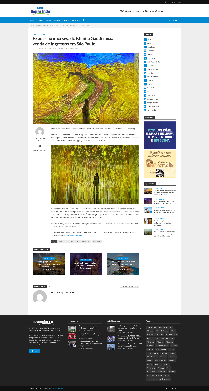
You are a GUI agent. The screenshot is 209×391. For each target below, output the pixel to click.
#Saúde (166, 364)
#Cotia (173, 331)
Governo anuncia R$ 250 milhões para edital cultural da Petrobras (129, 337)
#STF (168, 368)
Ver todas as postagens (130, 286)
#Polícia (149, 360)
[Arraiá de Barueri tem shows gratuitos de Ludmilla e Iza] (148, 201)
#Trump (172, 372)
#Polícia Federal (160, 360)
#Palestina (172, 357)
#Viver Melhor (152, 379)
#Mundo (164, 353)
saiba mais (34, 351)
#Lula (156, 353)
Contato (76, 20)
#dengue (150, 338)
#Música (172, 353)
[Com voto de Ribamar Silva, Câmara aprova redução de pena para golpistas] (72, 344)
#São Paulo (97, 241)
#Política (172, 360)
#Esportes (169, 342)
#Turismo (150, 375)
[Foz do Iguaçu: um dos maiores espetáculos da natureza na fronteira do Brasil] (148, 190)
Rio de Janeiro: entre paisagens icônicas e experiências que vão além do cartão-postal (165, 234)
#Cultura (61, 241)
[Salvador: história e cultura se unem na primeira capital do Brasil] (148, 210)
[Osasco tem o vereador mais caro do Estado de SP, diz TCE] (72, 328)
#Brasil (149, 327)
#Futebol (150, 346)
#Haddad (150, 349)
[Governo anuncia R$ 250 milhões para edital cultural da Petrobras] (111, 338)
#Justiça (171, 349)
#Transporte (162, 372)
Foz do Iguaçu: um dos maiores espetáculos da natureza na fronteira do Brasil (49, 264)
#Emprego (150, 342)
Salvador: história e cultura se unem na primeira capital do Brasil (123, 264)
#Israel (163, 349)
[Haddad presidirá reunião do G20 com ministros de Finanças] (111, 346)
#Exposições (85, 241)
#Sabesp (158, 364)
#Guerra (174, 346)
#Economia (160, 338)
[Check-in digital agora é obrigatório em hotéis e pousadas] (148, 221)
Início (32, 26)
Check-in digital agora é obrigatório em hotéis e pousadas (162, 223)
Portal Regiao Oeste (40, 139)
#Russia (149, 364)
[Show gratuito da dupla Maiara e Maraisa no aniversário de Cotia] (72, 336)
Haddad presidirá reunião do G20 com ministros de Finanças (129, 345)
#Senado (161, 368)
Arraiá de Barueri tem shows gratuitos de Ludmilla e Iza (86, 264)
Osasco (57, 20)
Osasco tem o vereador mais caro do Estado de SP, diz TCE (91, 327)
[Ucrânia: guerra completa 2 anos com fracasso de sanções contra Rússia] (111, 328)
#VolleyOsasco (164, 379)
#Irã (157, 349)
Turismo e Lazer (39, 34)
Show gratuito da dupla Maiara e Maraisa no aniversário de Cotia (90, 335)
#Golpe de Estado (162, 346)
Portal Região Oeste (57, 388)
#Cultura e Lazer (73, 241)
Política (66, 20)
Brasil (48, 20)
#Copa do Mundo (162, 331)
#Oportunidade (152, 357)
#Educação (170, 338)
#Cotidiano (150, 335)
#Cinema (150, 331)
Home (32, 20)
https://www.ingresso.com (74, 235)
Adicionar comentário (126, 332)
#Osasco (163, 357)
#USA (167, 375)
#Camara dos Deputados (163, 327)
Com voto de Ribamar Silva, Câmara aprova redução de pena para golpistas (90, 344)
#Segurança (151, 368)
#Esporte (160, 342)
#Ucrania (159, 375)
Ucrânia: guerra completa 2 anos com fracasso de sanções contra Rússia (129, 328)
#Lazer (149, 353)
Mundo (40, 20)
